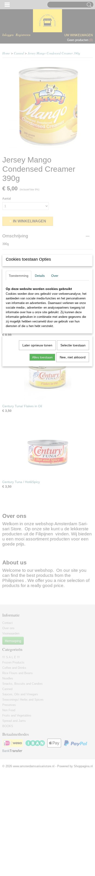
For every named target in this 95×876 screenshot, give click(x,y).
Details (40, 275)
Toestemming (18, 275)
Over (54, 275)
